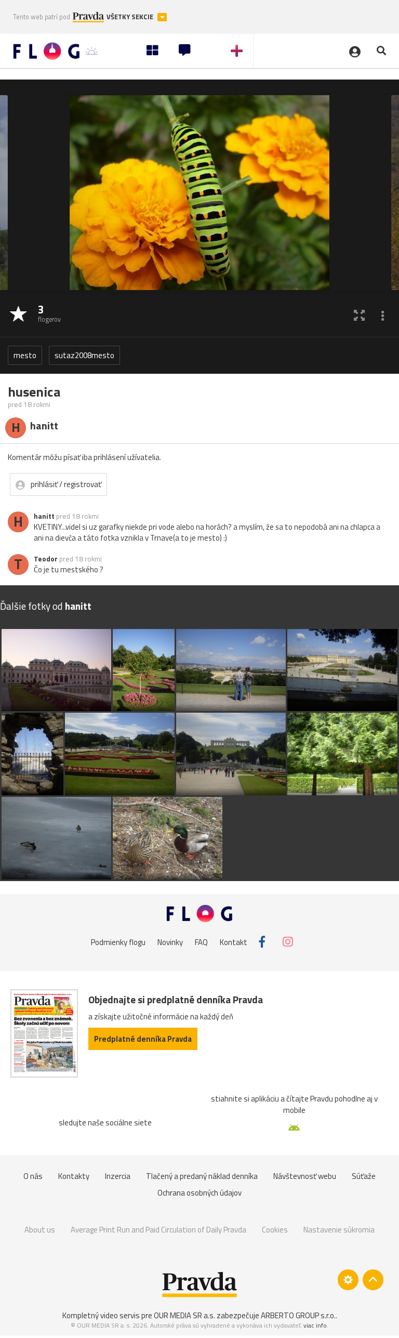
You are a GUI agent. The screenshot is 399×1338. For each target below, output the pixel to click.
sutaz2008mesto (84, 355)
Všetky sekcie (131, 17)
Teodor (46, 559)
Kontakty (73, 1176)
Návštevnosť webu (304, 1176)
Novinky (170, 942)
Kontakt (233, 942)
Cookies (275, 1229)
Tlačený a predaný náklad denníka (202, 1176)
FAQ (201, 942)
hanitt (44, 516)
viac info (315, 1325)
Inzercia (117, 1176)
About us (39, 1229)
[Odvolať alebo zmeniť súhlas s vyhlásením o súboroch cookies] (348, 1279)
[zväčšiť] (359, 314)
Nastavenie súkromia (339, 1229)
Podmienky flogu (118, 942)
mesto (25, 355)
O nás (33, 1176)
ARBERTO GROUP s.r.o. (298, 1315)
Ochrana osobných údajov (199, 1192)
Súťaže (364, 1176)
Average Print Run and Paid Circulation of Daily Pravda (158, 1229)
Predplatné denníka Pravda (143, 1039)
